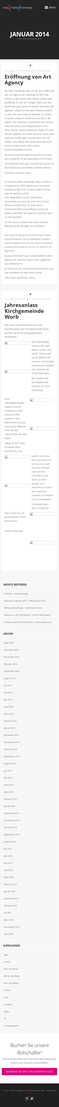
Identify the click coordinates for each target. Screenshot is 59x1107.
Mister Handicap (12, 975)
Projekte (8, 1004)
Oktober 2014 (10, 749)
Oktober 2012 (10, 905)
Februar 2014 (10, 799)
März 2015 (9, 713)
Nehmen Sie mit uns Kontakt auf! (29, 1071)
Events (7, 961)
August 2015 (10, 678)
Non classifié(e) (11, 983)
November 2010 (11, 926)
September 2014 (12, 756)
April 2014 (8, 784)
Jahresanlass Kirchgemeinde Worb (24, 310)
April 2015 (8, 706)
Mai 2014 (8, 777)
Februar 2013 (10, 884)
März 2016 (9, 642)
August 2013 (10, 841)
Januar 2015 (9, 728)
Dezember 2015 (11, 649)
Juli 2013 (8, 848)
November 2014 (11, 742)
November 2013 (11, 820)
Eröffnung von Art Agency (28, 79)
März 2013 (9, 877)
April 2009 (8, 934)
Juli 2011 (8, 912)
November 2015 (11, 656)
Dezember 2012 (11, 898)
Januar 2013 (9, 891)
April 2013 (8, 870)
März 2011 (9, 919)
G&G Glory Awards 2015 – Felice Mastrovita (24, 600)
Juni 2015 (8, 692)
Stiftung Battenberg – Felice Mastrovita (23, 607)
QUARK (29, 1093)
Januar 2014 (9, 806)
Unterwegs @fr (11, 1025)
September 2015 (12, 671)
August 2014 (10, 763)
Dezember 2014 (11, 735)
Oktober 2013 (10, 827)
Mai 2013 (8, 863)
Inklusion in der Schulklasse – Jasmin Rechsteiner (27, 614)
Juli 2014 (8, 770)
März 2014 (9, 791)
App (6, 954)
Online (7, 990)
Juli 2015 (8, 685)
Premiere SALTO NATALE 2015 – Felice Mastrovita (27, 622)
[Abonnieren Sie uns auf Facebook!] (27, 1098)
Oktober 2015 (10, 664)
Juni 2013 (8, 855)
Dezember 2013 (11, 813)
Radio (6, 1011)
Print (6, 997)
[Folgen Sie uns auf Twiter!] (32, 1098)
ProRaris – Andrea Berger (16, 593)
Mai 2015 (8, 699)
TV (5, 1018)
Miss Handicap (41, 70)
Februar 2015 (10, 720)
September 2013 (12, 834)
